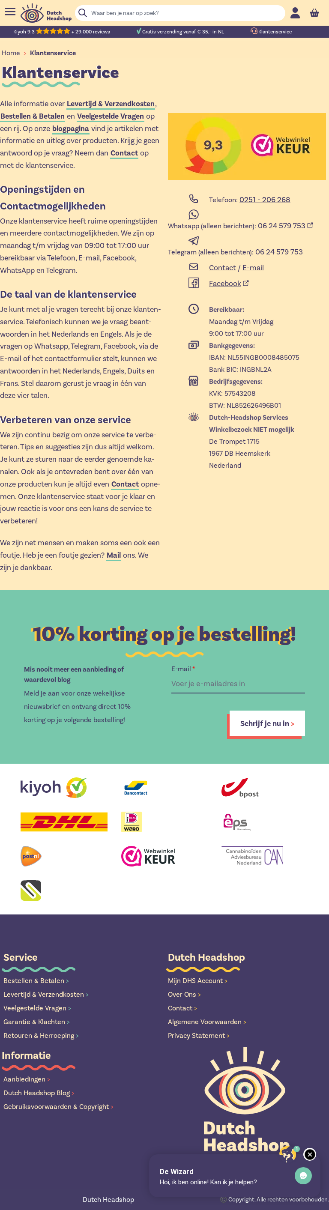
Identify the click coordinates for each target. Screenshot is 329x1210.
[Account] (295, 12)
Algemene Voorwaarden (207, 1022)
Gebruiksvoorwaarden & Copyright (58, 1106)
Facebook (225, 283)
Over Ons (184, 994)
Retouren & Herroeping (41, 1035)
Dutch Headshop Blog (39, 1093)
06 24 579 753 (281, 225)
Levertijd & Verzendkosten (46, 994)
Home (11, 53)
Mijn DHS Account (197, 981)
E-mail (253, 267)
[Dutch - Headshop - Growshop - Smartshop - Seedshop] (46, 13)
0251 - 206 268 (264, 199)
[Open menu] (10, 11)
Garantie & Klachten (36, 1022)
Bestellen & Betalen (36, 981)
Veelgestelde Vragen (37, 1008)
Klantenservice (53, 53)
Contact (124, 153)
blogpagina (70, 128)
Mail (114, 555)
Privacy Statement (199, 1035)
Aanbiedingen (26, 1079)
